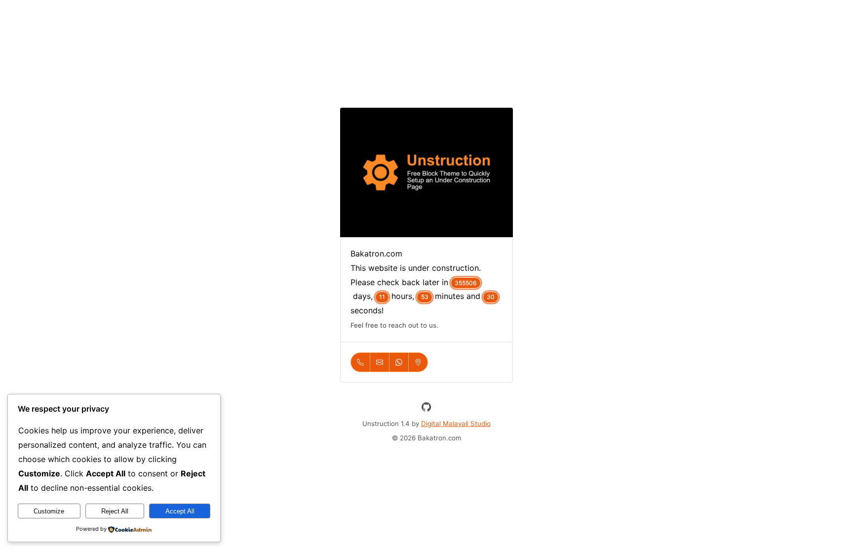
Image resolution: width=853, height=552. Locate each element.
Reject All (114, 511)
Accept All (179, 511)
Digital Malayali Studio (456, 423)
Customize (49, 511)
